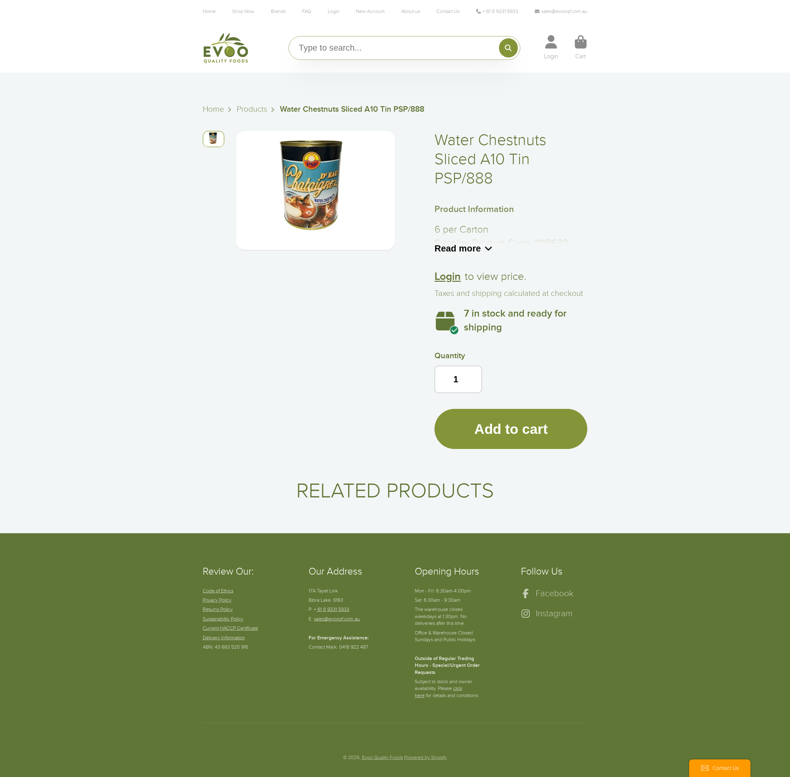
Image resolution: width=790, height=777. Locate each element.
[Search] (508, 48)
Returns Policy (218, 609)
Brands (278, 11)
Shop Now (243, 11)
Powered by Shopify (425, 757)
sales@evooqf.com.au (564, 11)
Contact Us (447, 11)
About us (410, 11)
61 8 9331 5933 (332, 609)
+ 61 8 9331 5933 (500, 11)
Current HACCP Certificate (230, 628)
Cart (581, 47)
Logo (226, 48)
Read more (457, 248)
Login (333, 11)
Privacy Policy (217, 600)
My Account (551, 47)
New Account (370, 11)
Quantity (449, 356)
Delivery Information (224, 638)
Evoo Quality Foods (382, 757)
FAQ (306, 11)
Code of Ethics (218, 591)
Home (209, 11)
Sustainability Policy (223, 619)
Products (252, 109)
